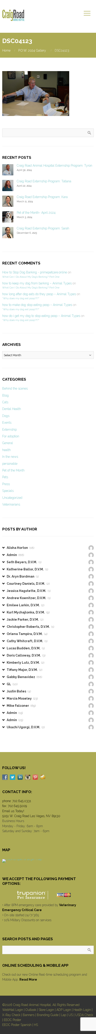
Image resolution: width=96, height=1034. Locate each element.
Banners (28, 1015)
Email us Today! (13, 811)
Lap (63, 1015)
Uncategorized (12, 498)
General (7, 443)
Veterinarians (11, 504)
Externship (9, 429)
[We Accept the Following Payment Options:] (48, 895)
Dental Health (11, 409)
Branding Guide (47, 1015)
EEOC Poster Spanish (16, 1025)
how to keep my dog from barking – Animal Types (37, 283)
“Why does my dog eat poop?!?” (20, 298)
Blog (5, 395)
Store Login (46, 1010)
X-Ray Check (11, 1015)
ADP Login (63, 1010)
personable (9, 463)
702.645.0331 (21, 801)
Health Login (82, 1010)
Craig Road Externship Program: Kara (42, 197)
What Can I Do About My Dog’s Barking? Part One (30, 276)
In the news (10, 456)
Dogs (5, 416)
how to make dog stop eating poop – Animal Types (37, 305)
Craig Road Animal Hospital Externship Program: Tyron (54, 165)
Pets (5, 477)
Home (6, 50)
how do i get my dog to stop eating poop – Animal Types (41, 316)
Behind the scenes (15, 388)
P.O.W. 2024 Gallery (32, 50)
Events (6, 422)
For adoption (10, 436)
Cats (5, 402)
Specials (8, 491)
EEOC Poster (12, 1020)
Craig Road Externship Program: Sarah (43, 228)
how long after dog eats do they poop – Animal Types (39, 294)
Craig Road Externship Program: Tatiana (44, 181)
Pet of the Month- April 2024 (36, 212)
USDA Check (84, 1015)
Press (6, 484)
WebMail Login (12, 1010)
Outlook (30, 1010)
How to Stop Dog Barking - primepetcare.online (34, 272)
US (71, 1015)
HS (36, 1025)
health (6, 450)
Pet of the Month (13, 470)
